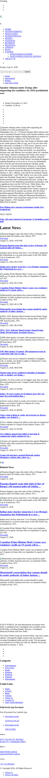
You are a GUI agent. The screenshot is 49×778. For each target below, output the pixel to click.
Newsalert (4, 238)
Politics (8, 81)
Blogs (7, 693)
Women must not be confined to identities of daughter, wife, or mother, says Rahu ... (23, 374)
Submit (27, 72)
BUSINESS (10, 43)
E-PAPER (9, 52)
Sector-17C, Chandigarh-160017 (13, 742)
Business (8, 672)
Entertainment (10, 666)
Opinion (8, 696)
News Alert (9, 668)
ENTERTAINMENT (13, 31)
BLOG (8, 50)
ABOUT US (10, 59)
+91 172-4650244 (7, 764)
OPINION (9, 47)
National (8, 677)
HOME (8, 29)
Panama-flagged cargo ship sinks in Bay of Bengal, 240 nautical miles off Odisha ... (22, 485)
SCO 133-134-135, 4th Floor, (11, 739)
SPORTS (8, 38)
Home (7, 76)
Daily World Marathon (14, 702)
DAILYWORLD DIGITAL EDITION (25, 56)
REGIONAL (10, 45)
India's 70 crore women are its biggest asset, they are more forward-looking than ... (22, 395)
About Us (9, 698)
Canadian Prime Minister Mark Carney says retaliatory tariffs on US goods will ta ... (23, 289)
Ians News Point (11, 83)
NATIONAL (10, 40)
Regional (8, 675)
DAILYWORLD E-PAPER (21, 54)
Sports (7, 670)
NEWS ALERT (11, 34)
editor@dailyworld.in (8, 752)
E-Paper (8, 691)
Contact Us (9, 700)
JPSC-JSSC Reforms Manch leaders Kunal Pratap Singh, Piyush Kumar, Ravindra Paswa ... (21, 331)
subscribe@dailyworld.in (10, 754)
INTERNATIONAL (13, 36)
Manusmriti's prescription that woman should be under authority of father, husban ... (23, 310)
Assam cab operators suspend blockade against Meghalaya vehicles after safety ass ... (20, 456)
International (10, 78)
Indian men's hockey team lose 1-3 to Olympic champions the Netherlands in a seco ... (23, 513)
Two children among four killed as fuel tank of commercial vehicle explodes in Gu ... (19, 435)
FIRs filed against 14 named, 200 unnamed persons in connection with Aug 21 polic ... (22, 352)
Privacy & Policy (12, 775)
